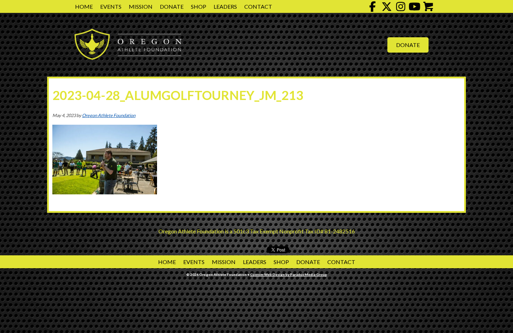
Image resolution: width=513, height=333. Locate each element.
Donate (172, 6)
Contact (258, 6)
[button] (372, 6)
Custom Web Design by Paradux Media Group (288, 274)
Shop (198, 6)
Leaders (225, 6)
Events (110, 6)
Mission (141, 6)
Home (84, 6)
